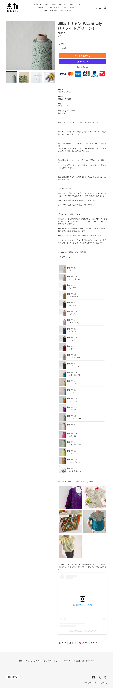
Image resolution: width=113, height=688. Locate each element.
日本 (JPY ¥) (12, 677)
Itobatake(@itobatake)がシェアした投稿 (83, 631)
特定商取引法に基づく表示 (84, 661)
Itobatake (91, 683)
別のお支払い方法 (82, 67)
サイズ (61, 44)
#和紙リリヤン (65, 257)
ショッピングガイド (33, 661)
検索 (21, 661)
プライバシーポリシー (52, 661)
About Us (67, 661)
